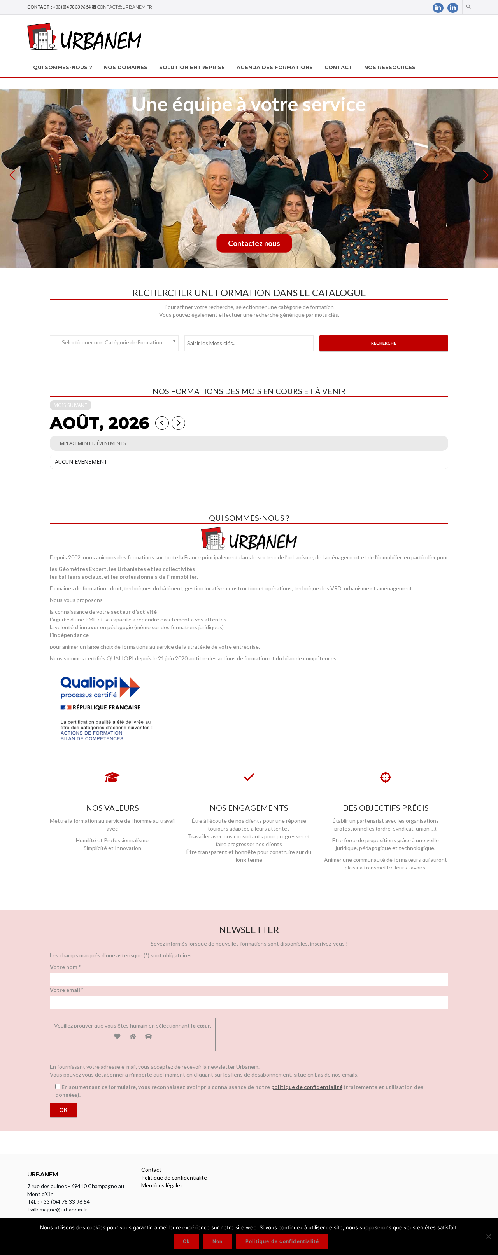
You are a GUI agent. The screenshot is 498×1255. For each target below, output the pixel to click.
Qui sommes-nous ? (249, 517)
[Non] (488, 1236)
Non (217, 1241)
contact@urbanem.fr (124, 7)
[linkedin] (438, 8)
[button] (12, 175)
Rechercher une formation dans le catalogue (249, 292)
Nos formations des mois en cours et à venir (249, 391)
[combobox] (114, 343)
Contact (151, 1169)
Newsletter (249, 929)
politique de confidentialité (306, 1087)
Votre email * (66, 989)
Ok (186, 1241)
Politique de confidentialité (174, 1177)
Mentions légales (162, 1185)
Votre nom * (65, 967)
